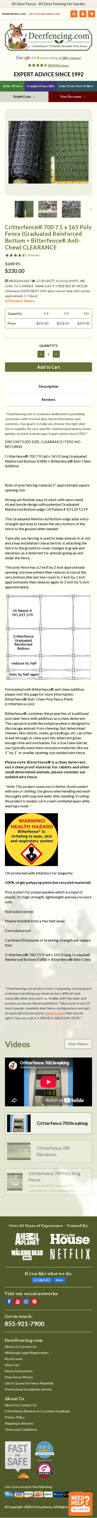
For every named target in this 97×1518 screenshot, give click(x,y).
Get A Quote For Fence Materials (29, 1383)
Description (48, 386)
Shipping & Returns (19, 1423)
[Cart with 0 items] (91, 13)
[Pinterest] (34, 1301)
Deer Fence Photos (19, 1377)
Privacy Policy (15, 1417)
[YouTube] (17, 1301)
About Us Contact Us (20, 1347)
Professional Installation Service (28, 1389)
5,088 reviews (69, 58)
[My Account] (83, 13)
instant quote (55, 1013)
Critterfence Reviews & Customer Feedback (37, 1411)
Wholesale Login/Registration (26, 1353)
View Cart (12, 1365)
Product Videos (22, 301)
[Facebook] (8, 1301)
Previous (6, 209)
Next (90, 209)
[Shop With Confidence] (18, 1461)
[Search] (74, 13)
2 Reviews (33, 255)
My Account (14, 1359)
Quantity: (48, 346)
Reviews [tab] (48, 399)
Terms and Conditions (21, 1429)
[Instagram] (25, 1301)
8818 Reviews (58, 65)
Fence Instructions (19, 1371)
